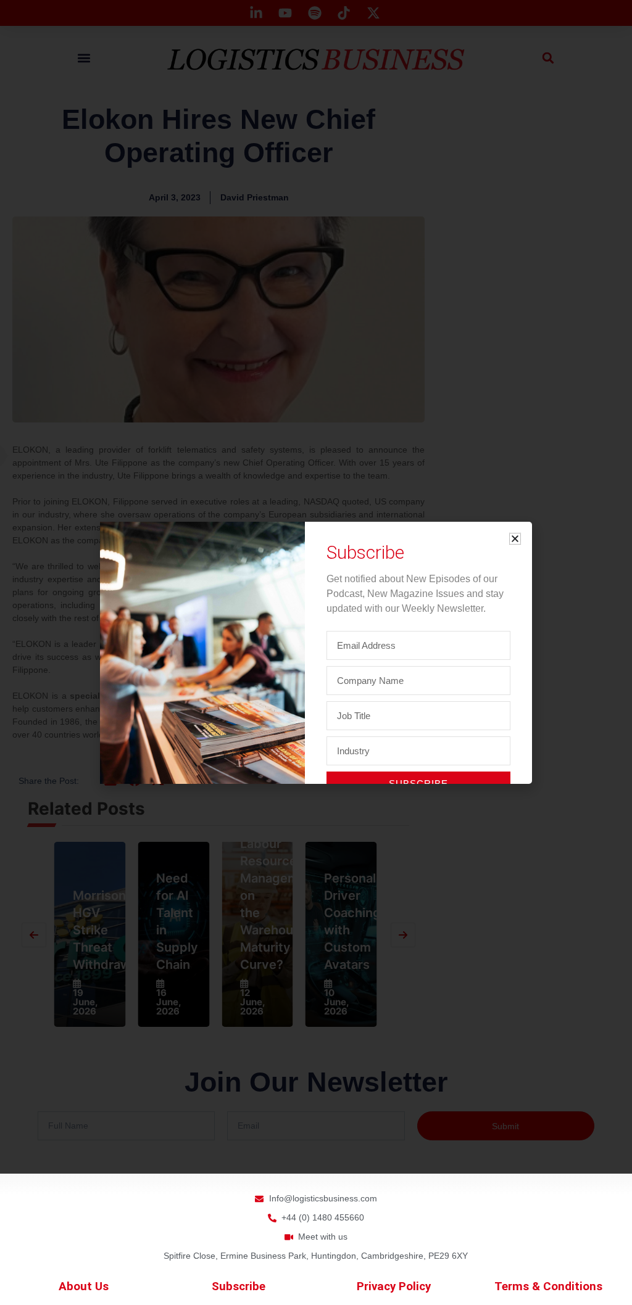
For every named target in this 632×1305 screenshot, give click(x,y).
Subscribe (238, 1286)
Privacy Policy (394, 1286)
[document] (316, 652)
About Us (84, 1286)
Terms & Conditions (548, 1286)
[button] (515, 538)
